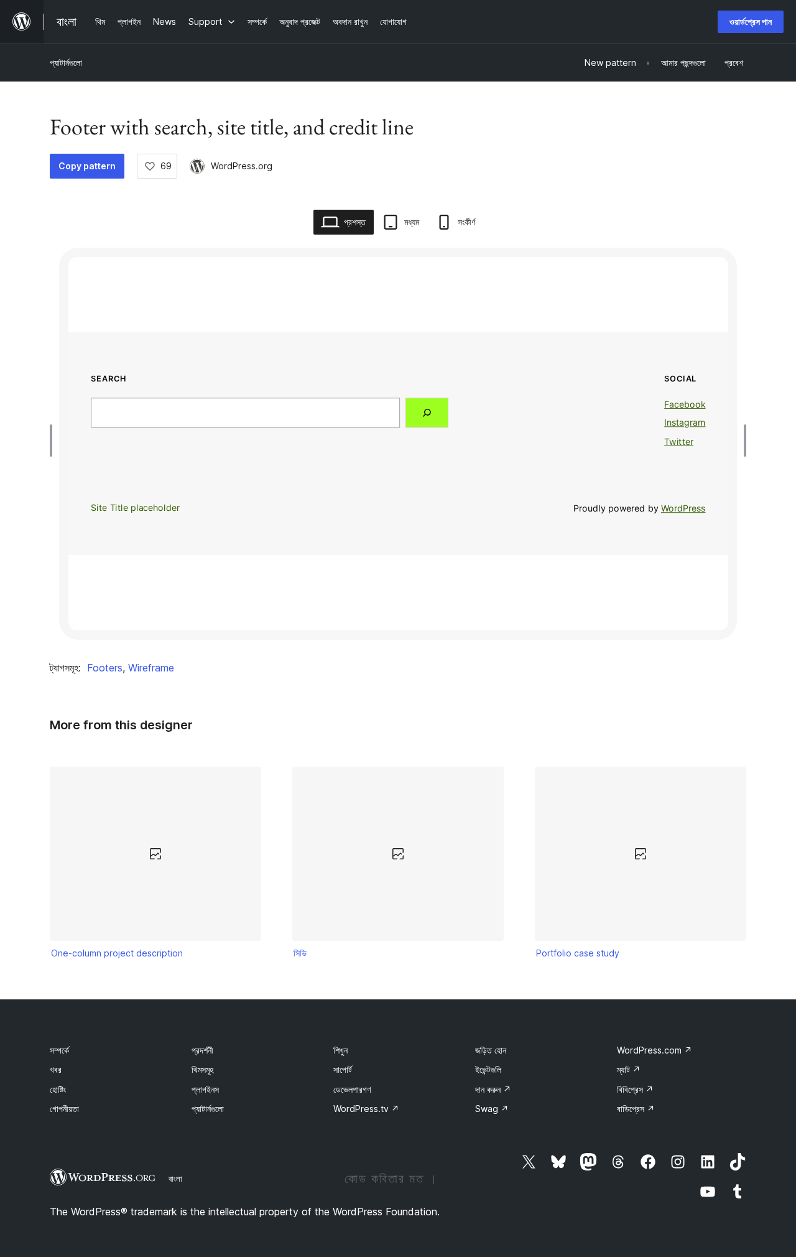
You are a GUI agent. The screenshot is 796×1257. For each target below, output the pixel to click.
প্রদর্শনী (202, 1050)
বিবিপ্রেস (635, 1089)
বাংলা (175, 1179)
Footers (105, 667)
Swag (492, 1108)
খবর (56, 1069)
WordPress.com (654, 1050)
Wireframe (151, 667)
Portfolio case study (577, 953)
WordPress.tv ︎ (366, 1108)
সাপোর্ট (342, 1069)
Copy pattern (87, 166)
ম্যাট (629, 1069)
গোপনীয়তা (64, 1108)
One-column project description (117, 953)
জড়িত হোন (490, 1050)
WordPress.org (241, 166)
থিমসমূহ (202, 1069)
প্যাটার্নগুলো (66, 62)
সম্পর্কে (59, 1050)
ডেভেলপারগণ (352, 1089)
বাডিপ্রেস (636, 1108)
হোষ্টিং (58, 1089)
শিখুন (340, 1050)
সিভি (300, 953)
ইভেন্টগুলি (488, 1069)
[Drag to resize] (54, 440)
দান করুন (493, 1089)
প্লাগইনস (205, 1089)
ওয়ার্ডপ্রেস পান (750, 21)
